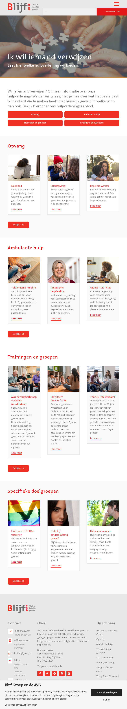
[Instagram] (62, 673)
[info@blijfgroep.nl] (9, 653)
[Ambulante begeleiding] (63, 270)
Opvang (100, 639)
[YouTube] (69, 673)
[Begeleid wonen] (103, 168)
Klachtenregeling (105, 657)
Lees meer (16, 209)
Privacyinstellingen (106, 692)
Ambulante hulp (104, 643)
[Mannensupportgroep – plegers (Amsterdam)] (24, 379)
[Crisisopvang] (63, 168)
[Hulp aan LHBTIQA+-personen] (24, 513)
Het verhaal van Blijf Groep (107, 632)
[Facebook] (40, 673)
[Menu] (115, 4)
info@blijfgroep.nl (22, 653)
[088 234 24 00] (10, 640)
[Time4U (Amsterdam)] (103, 379)
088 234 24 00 (21, 640)
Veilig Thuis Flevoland (107, 676)
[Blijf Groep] (23, 7)
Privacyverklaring (105, 662)
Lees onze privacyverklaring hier (21, 705)
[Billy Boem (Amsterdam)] (63, 379)
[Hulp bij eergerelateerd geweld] (63, 513)
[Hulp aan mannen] (103, 513)
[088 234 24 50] (10, 631)
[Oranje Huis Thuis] (103, 270)
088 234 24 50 (22, 630)
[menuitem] (115, 4)
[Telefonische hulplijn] (24, 270)
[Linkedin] (54, 673)
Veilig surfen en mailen (104, 669)
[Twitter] (47, 673)
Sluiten (106, 700)
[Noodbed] (24, 168)
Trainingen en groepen (103, 650)
